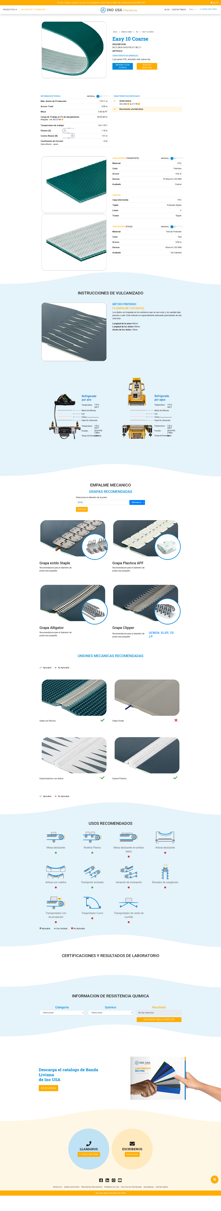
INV (137, 32)
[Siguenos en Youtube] (120, 1181)
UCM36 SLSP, (159, 633)
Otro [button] (191, 9)
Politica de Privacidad (131, 1187)
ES (214, 3)
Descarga (48, 1088)
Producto (57, 1187)
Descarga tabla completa (159, 1019)
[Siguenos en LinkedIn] (107, 1181)
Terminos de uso (111, 1187)
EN (217, 3)
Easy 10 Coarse (148, 32)
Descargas (149, 1187)
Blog (167, 10)
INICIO (115, 32)
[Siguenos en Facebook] (101, 1181)
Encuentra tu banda (32, 10)
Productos (9, 10)
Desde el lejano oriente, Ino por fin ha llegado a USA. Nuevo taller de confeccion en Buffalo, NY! (101, 3)
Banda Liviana (126, 32)
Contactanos (179, 10)
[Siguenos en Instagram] (114, 1181)
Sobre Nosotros (71, 1187)
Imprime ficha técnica (123, 66)
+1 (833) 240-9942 (208, 9)
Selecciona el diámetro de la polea (91, 497)
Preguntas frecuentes (91, 1187)
